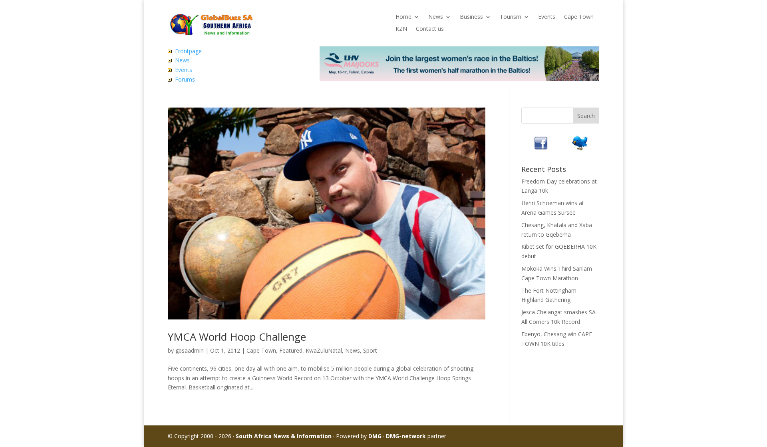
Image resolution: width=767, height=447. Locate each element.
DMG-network (406, 436)
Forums (185, 79)
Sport (370, 350)
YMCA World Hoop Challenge (237, 336)
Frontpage (188, 51)
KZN (401, 29)
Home (403, 17)
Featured (290, 350)
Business (471, 17)
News (435, 17)
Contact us (430, 29)
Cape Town (579, 17)
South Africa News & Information (284, 436)
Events (546, 17)
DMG (375, 436)
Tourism (510, 17)
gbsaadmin (189, 350)
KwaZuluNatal (324, 350)
